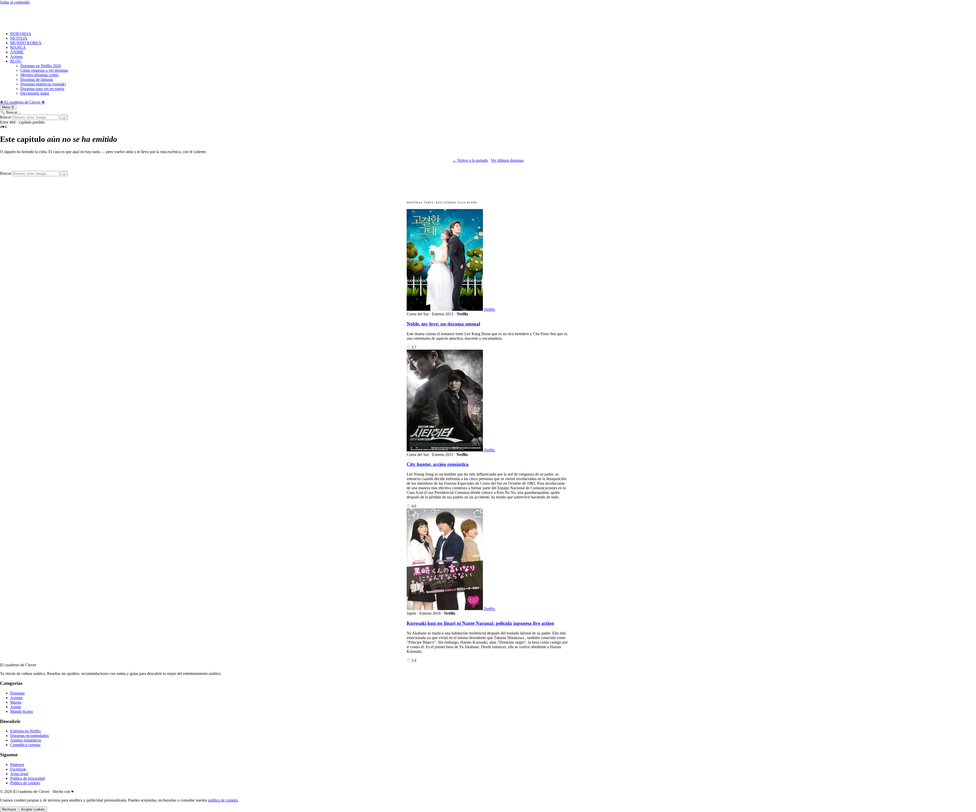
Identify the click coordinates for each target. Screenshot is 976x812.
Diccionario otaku (34, 93)
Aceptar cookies (33, 809)
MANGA (18, 47)
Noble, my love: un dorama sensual (443, 324)
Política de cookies (25, 783)
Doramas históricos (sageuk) (43, 84)
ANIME (17, 52)
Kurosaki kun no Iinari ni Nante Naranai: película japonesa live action (480, 623)
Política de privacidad (27, 778)
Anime (15, 707)
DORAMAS (20, 34)
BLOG (16, 61)
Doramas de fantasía (36, 79)
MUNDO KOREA (25, 43)
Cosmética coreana (25, 745)
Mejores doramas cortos (39, 75)
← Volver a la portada (470, 160)
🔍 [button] (10, 112)
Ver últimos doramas (507, 160)
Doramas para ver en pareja (42, 88)
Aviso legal (19, 774)
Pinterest (17, 764)
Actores (16, 56)
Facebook (18, 769)
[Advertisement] (152, 16)
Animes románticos (25, 740)
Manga (15, 702)
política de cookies (223, 800)
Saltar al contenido (15, 2)
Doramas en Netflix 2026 (40, 66)
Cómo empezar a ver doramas (44, 70)
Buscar (5, 117)
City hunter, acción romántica (438, 464)
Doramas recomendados (29, 735)
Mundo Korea (21, 711)
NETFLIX (18, 38)
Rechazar (9, 809)
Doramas (17, 693)
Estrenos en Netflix (25, 731)
